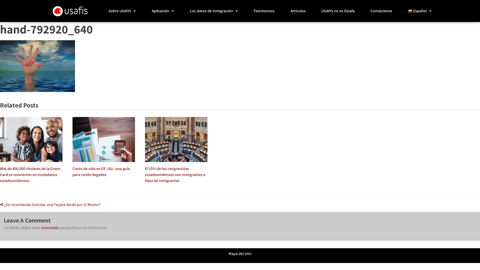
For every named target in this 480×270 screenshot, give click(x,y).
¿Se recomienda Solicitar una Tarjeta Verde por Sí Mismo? (52, 204)
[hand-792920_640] (37, 90)
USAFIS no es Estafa (338, 10)
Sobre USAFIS (119, 10)
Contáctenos (381, 10)
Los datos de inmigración (211, 10)
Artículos (298, 10)
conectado (50, 227)
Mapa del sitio (240, 253)
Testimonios (264, 10)
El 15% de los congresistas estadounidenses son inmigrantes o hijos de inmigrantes (175, 174)
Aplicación (160, 10)
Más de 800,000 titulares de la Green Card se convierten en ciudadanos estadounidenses (30, 174)
